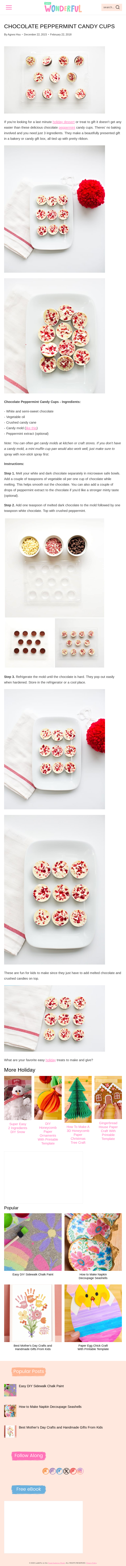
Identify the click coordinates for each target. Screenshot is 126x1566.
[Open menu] (9, 7)
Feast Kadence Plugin (56, 1563)
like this (31, 428)
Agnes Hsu (14, 34)
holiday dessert (64, 122)
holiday (51, 1060)
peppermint (67, 127)
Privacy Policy (91, 1563)
